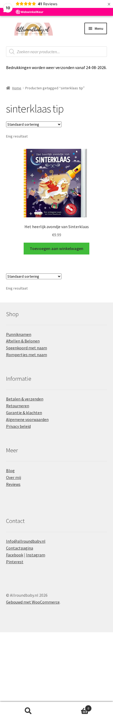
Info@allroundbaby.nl (25, 541)
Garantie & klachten (24, 412)
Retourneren (17, 405)
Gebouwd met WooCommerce (33, 602)
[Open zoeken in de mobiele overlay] (56, 51)
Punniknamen (18, 334)
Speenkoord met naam (26, 347)
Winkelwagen (72, 706)
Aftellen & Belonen (23, 341)
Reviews (13, 484)
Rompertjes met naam (26, 354)
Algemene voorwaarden (27, 419)
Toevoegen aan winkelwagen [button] (56, 248)
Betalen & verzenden (24, 398)
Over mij (13, 477)
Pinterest (14, 561)
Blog (10, 470)
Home (16, 88)
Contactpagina (19, 548)
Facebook (14, 554)
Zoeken (28, 711)
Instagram (35, 554)
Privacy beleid (18, 426)
